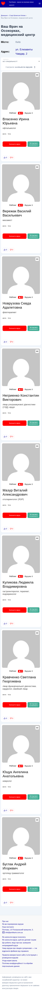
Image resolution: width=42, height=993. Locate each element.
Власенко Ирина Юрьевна (16, 121)
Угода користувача (9, 960)
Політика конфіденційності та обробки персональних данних (17, 964)
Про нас (5, 921)
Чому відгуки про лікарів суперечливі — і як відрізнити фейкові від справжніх (19, 949)
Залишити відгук (14, 144)
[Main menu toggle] (39, 3)
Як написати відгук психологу (14, 937)
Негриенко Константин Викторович (21, 398)
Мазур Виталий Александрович (15, 492)
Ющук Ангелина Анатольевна (15, 774)
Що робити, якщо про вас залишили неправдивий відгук (16, 944)
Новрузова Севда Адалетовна (17, 305)
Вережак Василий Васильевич (17, 213)
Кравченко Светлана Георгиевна (19, 679)
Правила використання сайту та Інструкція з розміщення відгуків (19, 956)
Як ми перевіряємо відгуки (12, 924)
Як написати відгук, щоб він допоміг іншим (19, 940)
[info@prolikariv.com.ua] (3, 933)
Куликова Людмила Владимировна (18, 584)
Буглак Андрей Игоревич (14, 866)
